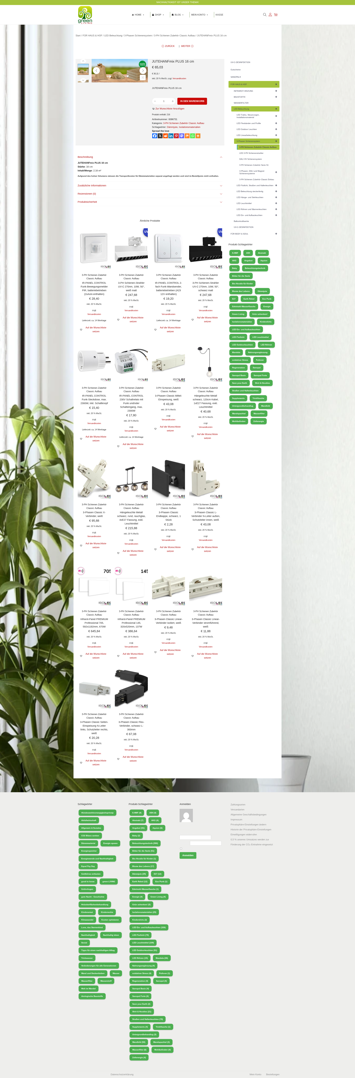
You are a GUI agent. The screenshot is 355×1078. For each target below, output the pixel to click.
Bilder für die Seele (241, 276)
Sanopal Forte (260, 375)
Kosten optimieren (110, 920)
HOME (138, 15)
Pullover (260, 360)
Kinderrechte (107, 912)
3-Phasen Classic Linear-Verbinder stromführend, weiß (206, 623)
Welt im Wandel (88, 988)
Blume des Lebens (241, 291)
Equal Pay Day (88, 866)
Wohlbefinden (238, 421)
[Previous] (96, 70)
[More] (198, 135)
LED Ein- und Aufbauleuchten (246, 329)
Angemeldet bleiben (192, 848)
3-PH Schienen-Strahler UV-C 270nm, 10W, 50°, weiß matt (131, 286)
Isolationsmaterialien (189, 127)
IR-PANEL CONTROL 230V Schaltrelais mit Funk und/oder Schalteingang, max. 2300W (131, 403)
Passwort (184, 843)
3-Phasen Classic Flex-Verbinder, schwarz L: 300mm (131, 726)
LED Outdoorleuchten (242, 345)
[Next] (143, 70)
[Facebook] (154, 135)
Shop (158, 15)
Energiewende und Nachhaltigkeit (97, 859)
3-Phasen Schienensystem (138, 35)
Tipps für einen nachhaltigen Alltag (98, 950)
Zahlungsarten (238, 804)
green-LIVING (108, 881)
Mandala (236, 352)
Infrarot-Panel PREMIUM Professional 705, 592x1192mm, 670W (94, 623)
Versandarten (237, 809)
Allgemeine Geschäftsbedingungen (248, 814)
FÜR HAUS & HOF (92, 35)
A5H (248, 253)
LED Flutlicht (238, 337)
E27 (234, 299)
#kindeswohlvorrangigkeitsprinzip (97, 813)
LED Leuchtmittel (260, 337)
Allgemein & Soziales (91, 828)
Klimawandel (87, 920)
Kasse (219, 15)
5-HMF (235, 253)
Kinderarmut (87, 912)
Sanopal (257, 367)
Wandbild (265, 406)
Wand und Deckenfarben (93, 973)
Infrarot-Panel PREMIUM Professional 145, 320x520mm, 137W (131, 623)
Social (84, 943)
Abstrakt (262, 253)
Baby (234, 268)
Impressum (236, 819)
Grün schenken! (259, 314)
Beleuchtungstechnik (255, 268)
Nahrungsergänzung (257, 352)
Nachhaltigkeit (88, 935)
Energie (267, 306)
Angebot (248, 260)
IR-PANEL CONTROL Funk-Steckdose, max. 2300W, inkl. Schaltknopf (94, 399)
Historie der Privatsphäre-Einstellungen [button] (251, 829)
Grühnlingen (87, 889)
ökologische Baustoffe (92, 996)
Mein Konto (198, 15)
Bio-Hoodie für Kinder (242, 283)
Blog (178, 15)
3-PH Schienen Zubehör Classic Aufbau (174, 35)
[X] (160, 135)
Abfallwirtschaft (88, 820)
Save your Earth (239, 383)
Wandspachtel (239, 413)
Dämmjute (172, 127)
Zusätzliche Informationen (92, 185)
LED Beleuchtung (113, 35)
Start (78, 35)
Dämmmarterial (88, 843)
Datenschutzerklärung (122, 1074)
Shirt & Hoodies (262, 383)
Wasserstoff (106, 981)
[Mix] (187, 135)
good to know (87, 881)
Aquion (263, 260)
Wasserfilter (259, 413)
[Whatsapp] (192, 135)
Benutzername (187, 833)
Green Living (238, 314)
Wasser (116, 973)
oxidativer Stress (240, 360)
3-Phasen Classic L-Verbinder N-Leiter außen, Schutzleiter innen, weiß (205, 516)
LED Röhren (266, 345)
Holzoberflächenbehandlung (94, 904)
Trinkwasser (87, 958)
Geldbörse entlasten (91, 874)
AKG (234, 260)
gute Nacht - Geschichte (92, 897)
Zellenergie (258, 421)
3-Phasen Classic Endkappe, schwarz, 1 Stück (168, 516)
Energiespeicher (89, 851)
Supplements (238, 398)
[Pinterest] (176, 135)
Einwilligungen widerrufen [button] (244, 834)
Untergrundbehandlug (242, 406)
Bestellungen (272, 1074)
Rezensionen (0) (87, 193)
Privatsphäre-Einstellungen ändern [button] (248, 824)
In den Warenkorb (192, 101)
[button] (168, 109)
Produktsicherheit (87, 202)
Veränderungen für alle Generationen (98, 966)
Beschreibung (85, 157)
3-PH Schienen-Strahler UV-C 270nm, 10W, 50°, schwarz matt (205, 286)
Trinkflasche (258, 398)
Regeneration (238, 367)
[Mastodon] (181, 135)
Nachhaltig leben (111, 935)
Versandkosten (179, 78)
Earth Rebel (249, 299)
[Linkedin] (170, 135)
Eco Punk (266, 299)
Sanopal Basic (239, 375)
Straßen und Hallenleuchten (245, 391)
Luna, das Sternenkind (92, 927)
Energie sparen (110, 843)
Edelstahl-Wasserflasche (243, 306)
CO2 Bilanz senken (90, 836)
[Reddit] (165, 135)
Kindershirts (266, 322)
